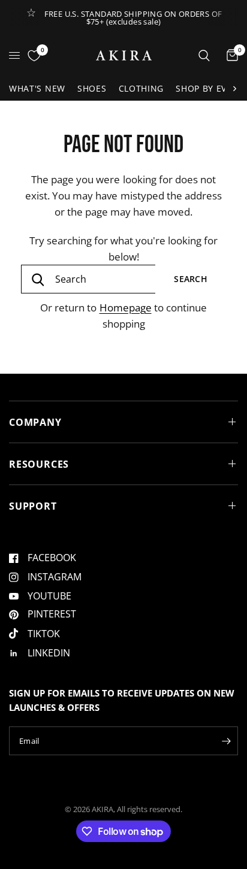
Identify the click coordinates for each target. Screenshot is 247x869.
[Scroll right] (234, 88)
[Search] (204, 55)
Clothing (141, 88)
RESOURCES (39, 464)
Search (190, 278)
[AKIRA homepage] (124, 55)
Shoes (92, 88)
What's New (37, 88)
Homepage (126, 307)
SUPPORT (33, 506)
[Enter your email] (226, 740)
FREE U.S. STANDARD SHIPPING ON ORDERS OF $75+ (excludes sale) (133, 17)
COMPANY (35, 422)
